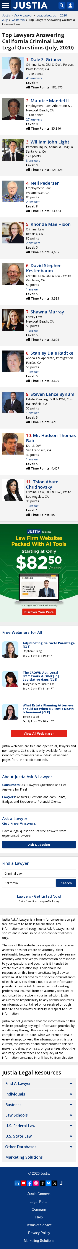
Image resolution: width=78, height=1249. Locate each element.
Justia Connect (39, 1194)
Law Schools (16, 1115)
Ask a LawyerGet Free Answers (19, 821)
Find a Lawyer (15, 863)
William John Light (50, 142)
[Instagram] (36, 1183)
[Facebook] (29, 1183)
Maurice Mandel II (50, 101)
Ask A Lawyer (23, 15)
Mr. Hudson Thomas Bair (51, 438)
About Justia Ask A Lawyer (27, 776)
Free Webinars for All (22, 632)
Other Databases (20, 1146)
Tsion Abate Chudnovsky (42, 484)
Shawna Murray (47, 312)
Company (39, 1209)
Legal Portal (39, 1201)
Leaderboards (46, 15)
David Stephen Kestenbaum (44, 268)
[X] (54, 1183)
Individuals (15, 1094)
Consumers (11, 785)
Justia (6, 15)
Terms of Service (39, 1225)
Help (39, 1217)
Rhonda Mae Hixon (51, 224)
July (5, 19)
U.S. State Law (18, 1136)
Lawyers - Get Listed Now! (39, 896)
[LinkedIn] (17, 1183)
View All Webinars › (39, 733)
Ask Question (39, 844)
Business (13, 1104)
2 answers (33, 202)
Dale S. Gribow (46, 59)
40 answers (34, 78)
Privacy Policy (39, 1233)
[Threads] (42, 1183)
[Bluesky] (48, 1183)
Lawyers (8, 797)
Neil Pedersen (45, 183)
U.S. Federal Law (20, 1125)
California (18, 19)
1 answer (32, 289)
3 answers (33, 160)
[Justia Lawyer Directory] (61, 1183)
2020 (63, 15)
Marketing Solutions (24, 1157)
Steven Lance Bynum (52, 394)
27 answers (34, 119)
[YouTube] (23, 1183)
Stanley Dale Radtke (52, 353)
